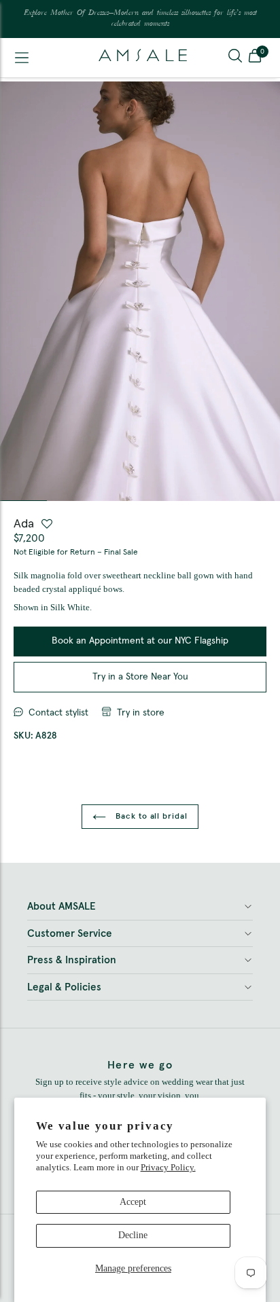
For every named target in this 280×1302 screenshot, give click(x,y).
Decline (132, 1235)
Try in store (140, 713)
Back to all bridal (150, 817)
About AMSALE (61, 906)
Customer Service (69, 934)
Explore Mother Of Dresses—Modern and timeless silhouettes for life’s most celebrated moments (140, 19)
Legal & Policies (64, 987)
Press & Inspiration (71, 960)
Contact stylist (58, 713)
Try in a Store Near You (140, 677)
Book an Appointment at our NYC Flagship (140, 641)
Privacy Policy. (168, 1167)
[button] (255, 58)
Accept (133, 1202)
